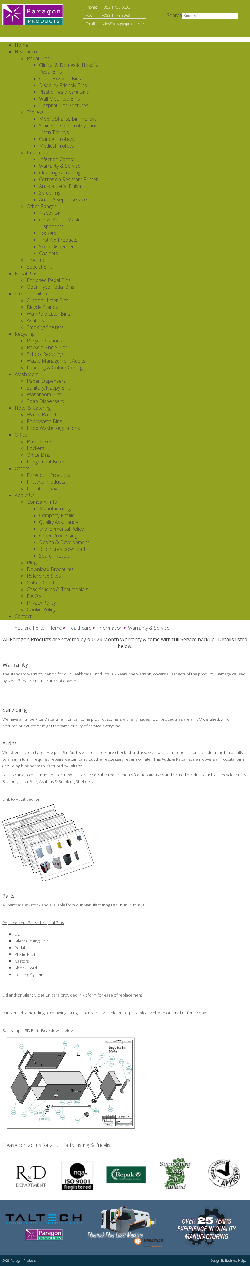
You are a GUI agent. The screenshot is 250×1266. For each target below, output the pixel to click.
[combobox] (210, 16)
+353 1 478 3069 (116, 15)
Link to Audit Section (21, 799)
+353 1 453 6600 (116, 7)
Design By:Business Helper (229, 1260)
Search (174, 15)
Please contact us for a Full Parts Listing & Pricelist (57, 1145)
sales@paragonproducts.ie (123, 23)
